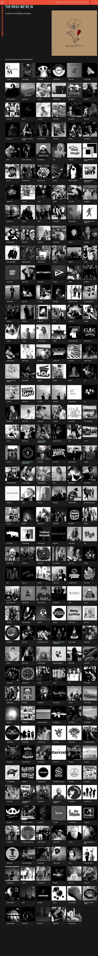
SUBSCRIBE (58, 2)
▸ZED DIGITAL (82, 2)
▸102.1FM (73, 2)
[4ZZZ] (4, 2)
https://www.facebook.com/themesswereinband (18, 59)
